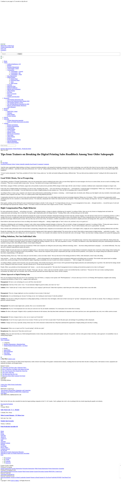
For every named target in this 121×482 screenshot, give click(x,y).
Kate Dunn (7, 353)
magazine (15, 120)
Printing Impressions (6, 468)
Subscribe (6, 119)
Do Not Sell (4, 450)
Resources (6, 98)
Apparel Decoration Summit (41, 471)
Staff (2, 440)
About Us (3, 437)
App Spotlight (11, 130)
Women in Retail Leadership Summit (20, 477)
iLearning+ (3, 50)
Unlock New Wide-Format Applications (11, 384)
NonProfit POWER (56, 477)
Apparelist (61, 468)
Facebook (8, 458)
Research (6, 108)
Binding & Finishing (12, 125)
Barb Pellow (7, 350)
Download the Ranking (7, 404)
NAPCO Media (15, 480)
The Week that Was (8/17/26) (10, 374)
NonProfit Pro (10, 474)
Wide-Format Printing (13, 142)
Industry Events (11, 132)
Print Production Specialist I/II (9, 426)
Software (9, 95)
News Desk (10, 135)
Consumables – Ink (16, 73)
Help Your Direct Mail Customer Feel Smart (13, 376)
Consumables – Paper (16, 74)
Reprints (3, 444)
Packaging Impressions (28, 468)
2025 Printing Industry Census (15, 102)
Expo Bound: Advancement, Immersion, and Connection (16, 390)
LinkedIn (7, 461)
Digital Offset (14, 79)
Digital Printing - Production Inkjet (22, 148)
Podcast (6, 117)
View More (4, 393)
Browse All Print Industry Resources (16, 105)
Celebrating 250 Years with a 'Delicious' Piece (14, 367)
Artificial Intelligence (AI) (14, 64)
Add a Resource (11, 107)
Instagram (8, 462)
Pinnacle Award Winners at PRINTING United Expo (15, 391)
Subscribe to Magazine (12, 452)
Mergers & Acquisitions (13, 133)
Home (5, 61)
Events (5, 110)
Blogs (2, 432)
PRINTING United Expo (7, 45)
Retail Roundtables (6, 477)
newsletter (18, 122)
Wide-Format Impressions (41, 468)
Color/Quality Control (13, 68)
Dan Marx (5, 162)
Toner (12, 82)
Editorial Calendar (5, 443)
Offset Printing (11, 90)
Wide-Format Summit (28, 471)
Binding (9, 65)
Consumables (10, 70)
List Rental (3, 446)
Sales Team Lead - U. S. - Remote (10, 409)
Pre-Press (9, 92)
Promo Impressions (53, 468)
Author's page (11, 359)
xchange (6, 123)
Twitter (7, 459)
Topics (5, 62)
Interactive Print (11, 86)
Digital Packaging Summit (15, 471)
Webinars (9, 113)
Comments (46, 164)
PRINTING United (12, 111)
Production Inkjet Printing (14, 139)
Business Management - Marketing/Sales (14, 344)
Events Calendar (11, 116)
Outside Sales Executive (7, 421)
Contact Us (4, 438)
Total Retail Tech (66, 477)
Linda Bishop (7, 354)
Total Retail (4, 474)
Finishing (9, 84)
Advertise (3, 441)
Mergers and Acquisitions (13, 89)
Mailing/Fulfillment (12, 87)
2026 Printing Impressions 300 (15, 99)
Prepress (9, 138)
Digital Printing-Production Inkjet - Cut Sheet (15, 345)
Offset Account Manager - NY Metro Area (12, 415)
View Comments (5, 340)
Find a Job (3, 48)
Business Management (13, 67)
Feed (2, 455)
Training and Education (13, 96)
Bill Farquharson (8, 351)
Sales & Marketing (12, 141)
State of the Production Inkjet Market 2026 (18, 101)
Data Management (12, 76)
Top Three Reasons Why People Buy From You (14, 371)
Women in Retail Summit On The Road (40, 477)
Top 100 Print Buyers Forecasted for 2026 (18, 104)
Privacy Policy (4, 447)
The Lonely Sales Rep (8, 372)
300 (7, 47)
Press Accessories (11, 93)
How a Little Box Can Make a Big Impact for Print (15, 369)
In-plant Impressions (17, 468)
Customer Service (5, 449)
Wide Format (14, 83)
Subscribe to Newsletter (15, 453)
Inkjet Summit (11, 114)
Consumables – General (17, 71)
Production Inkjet (15, 80)
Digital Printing (11, 77)
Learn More (4, 386)
